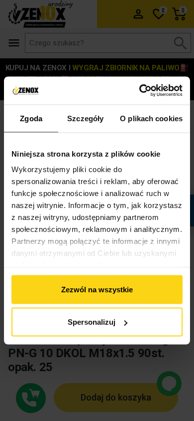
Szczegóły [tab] (85, 118)
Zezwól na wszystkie (97, 289)
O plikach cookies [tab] (151, 118)
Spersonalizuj (91, 322)
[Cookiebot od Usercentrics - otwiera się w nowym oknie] (140, 90)
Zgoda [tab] (31, 118)
